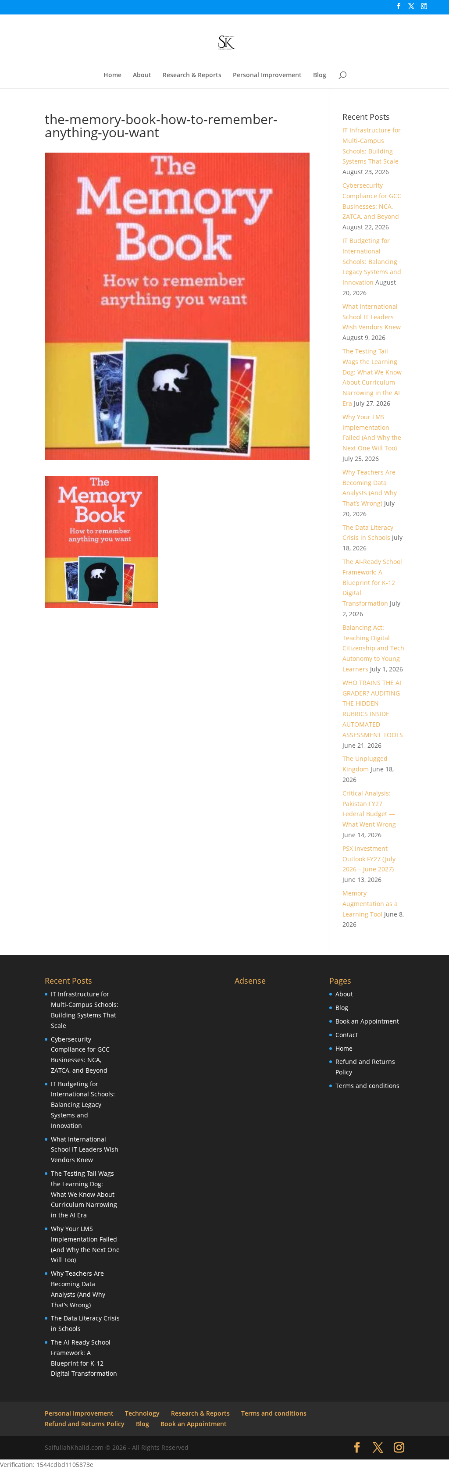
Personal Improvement (267, 75)
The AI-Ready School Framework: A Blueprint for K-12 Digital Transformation (372, 582)
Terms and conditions (367, 1085)
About (142, 75)
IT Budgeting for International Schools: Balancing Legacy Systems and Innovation (371, 261)
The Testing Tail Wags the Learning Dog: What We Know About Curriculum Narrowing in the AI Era (84, 1194)
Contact (346, 1035)
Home (112, 75)
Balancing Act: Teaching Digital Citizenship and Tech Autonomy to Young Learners (373, 648)
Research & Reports (192, 75)
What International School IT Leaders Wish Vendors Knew (371, 317)
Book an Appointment (367, 1021)
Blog (319, 75)
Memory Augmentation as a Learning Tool (370, 903)
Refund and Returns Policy (85, 1424)
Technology (142, 1413)
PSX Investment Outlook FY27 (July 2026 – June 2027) (369, 859)
